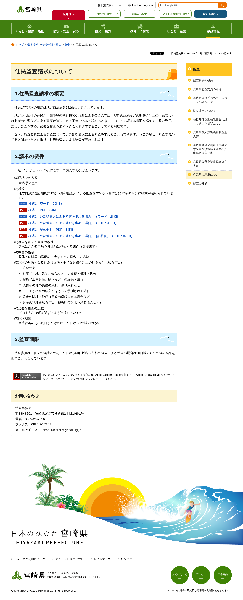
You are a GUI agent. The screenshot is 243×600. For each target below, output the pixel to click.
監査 (67, 44)
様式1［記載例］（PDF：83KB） (52, 229)
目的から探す (104, 13)
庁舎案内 (223, 574)
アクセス (201, 574)
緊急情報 (68, 14)
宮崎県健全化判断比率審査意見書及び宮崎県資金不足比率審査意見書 (210, 149)
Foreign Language (142, 5)
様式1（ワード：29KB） (46, 203)
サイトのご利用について (29, 559)
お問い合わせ (179, 574)
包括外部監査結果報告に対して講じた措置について (210, 121)
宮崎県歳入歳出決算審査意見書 (210, 134)
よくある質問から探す (175, 13)
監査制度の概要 (203, 80)
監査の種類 (200, 183)
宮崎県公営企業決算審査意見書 (210, 163)
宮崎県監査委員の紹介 (207, 89)
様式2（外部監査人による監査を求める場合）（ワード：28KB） (74, 216)
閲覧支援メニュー (111, 5)
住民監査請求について (207, 174)
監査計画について (204, 110)
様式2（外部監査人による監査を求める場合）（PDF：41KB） (73, 223)
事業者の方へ (210, 13)
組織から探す (139, 13)
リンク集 (126, 559)
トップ (19, 44)
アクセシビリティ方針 (69, 559)
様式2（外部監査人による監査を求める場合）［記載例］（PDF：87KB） (81, 236)
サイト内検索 (161, 5)
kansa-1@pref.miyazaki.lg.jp (61, 430)
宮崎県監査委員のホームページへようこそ (210, 99)
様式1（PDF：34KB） (44, 210)
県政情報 (32, 44)
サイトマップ (102, 559)
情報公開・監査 (51, 44)
